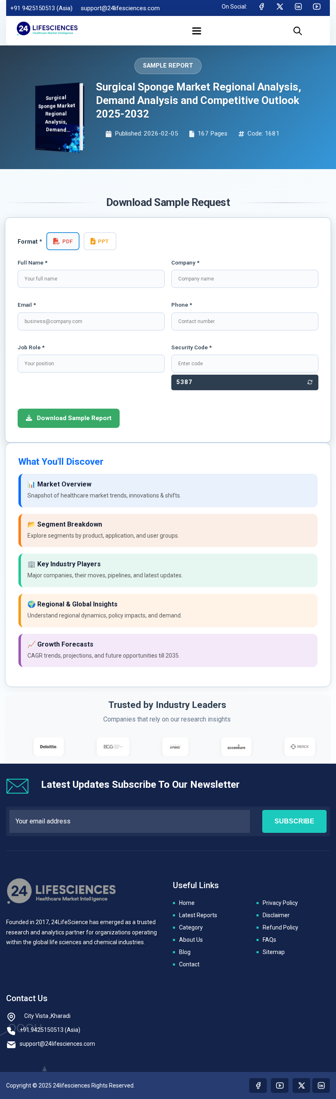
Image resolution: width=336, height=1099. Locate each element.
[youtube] (317, 8)
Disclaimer (276, 915)
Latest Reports (198, 915)
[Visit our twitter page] (301, 1085)
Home (187, 903)
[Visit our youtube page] (279, 1085)
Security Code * (191, 347)
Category (191, 927)
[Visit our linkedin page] (321, 1085)
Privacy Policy (280, 903)
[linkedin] (298, 8)
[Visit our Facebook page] (258, 1085)
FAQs (269, 939)
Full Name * (33, 262)
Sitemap (274, 952)
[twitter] (280, 8)
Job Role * (31, 347)
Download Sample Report (73, 418)
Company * (185, 262)
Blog (185, 952)
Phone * (181, 304)
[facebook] (261, 8)
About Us (191, 939)
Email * (27, 304)
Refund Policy (280, 927)
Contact (189, 964)
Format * (30, 241)
